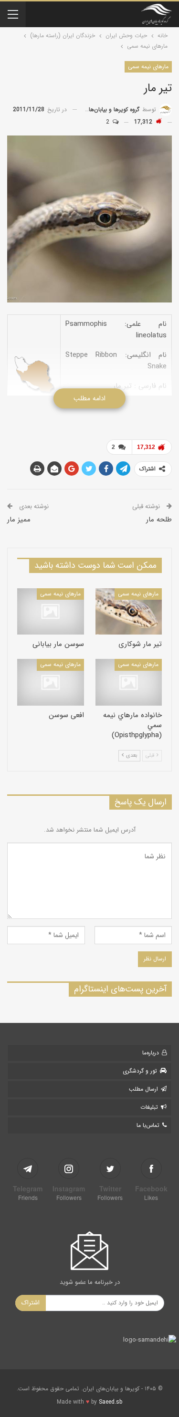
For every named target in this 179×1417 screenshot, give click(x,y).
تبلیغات (149, 1107)
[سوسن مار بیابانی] (50, 611)
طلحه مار (159, 519)
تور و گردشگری (140, 1070)
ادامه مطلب (89, 398)
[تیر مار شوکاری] (128, 611)
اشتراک (30, 1303)
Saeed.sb (110, 1402)
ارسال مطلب (143, 1089)
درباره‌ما (150, 1052)
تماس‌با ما (148, 1125)
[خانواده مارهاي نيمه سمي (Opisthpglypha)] (128, 682)
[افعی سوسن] (50, 682)
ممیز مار (19, 519)
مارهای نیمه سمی (148, 66)
